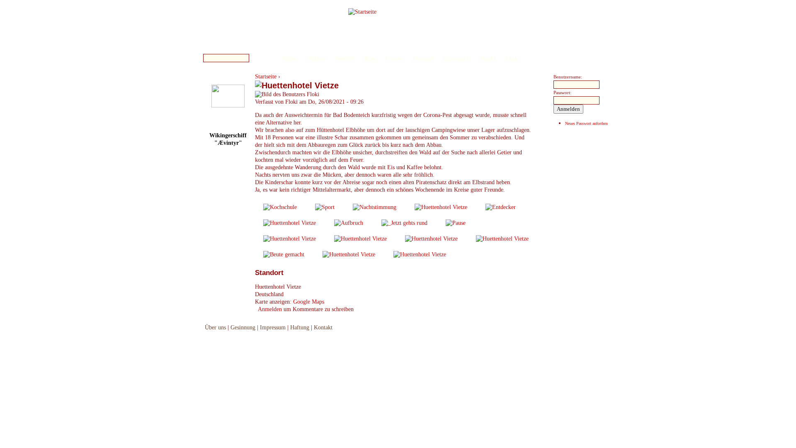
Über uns (215, 327)
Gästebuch (456, 59)
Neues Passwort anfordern (586, 123)
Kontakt (323, 327)
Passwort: (562, 92)
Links (513, 59)
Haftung (299, 327)
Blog (369, 59)
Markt (488, 59)
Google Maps (308, 302)
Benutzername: (567, 76)
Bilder (290, 59)
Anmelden (270, 309)
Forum (394, 59)
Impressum (273, 327)
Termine (423, 59)
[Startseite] (362, 12)
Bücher (316, 59)
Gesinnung (243, 327)
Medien (344, 59)
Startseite (266, 76)
